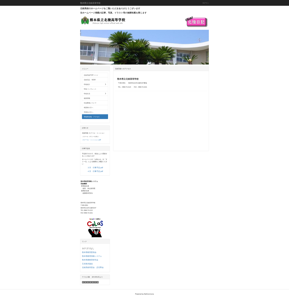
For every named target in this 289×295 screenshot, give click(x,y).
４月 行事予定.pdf (95, 171)
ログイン (206, 3)
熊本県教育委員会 (89, 252)
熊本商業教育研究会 (90, 259)
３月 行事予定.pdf (95, 167)
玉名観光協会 (87, 263)
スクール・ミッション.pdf (91, 140)
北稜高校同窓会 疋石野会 (93, 267)
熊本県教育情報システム (92, 256)
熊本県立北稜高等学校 (90, 2)
